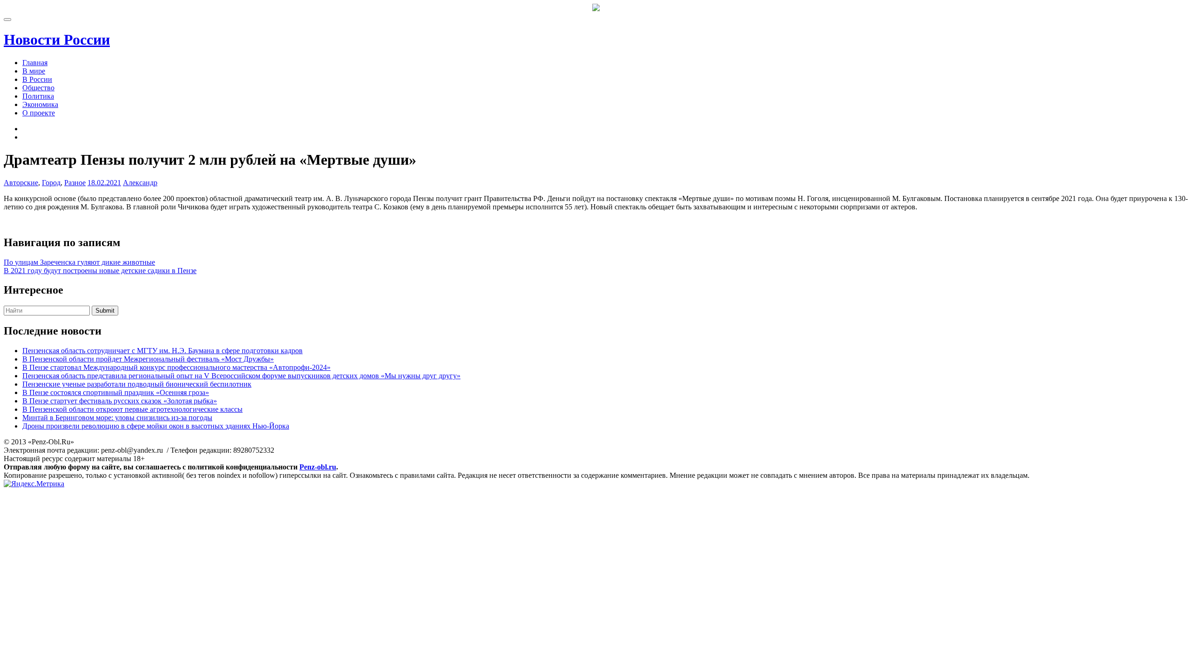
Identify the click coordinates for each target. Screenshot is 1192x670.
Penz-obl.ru (317, 467)
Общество (38, 88)
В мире (33, 71)
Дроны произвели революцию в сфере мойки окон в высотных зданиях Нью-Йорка (155, 426)
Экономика (40, 104)
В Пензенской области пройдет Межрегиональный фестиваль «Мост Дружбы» (148, 359)
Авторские (21, 183)
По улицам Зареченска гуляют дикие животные (79, 262)
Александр (140, 183)
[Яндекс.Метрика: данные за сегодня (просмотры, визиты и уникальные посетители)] (34, 484)
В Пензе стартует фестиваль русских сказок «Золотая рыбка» (119, 401)
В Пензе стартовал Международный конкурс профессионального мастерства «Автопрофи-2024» (176, 367)
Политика (38, 96)
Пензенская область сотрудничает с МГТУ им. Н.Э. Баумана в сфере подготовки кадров (162, 351)
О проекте (38, 113)
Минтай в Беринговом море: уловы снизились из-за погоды (117, 418)
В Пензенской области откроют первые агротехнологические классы (132, 409)
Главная (34, 63)
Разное (75, 183)
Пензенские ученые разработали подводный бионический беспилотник (136, 384)
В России (37, 79)
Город (51, 183)
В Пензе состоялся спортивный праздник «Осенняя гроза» (115, 392)
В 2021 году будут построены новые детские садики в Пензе (100, 271)
